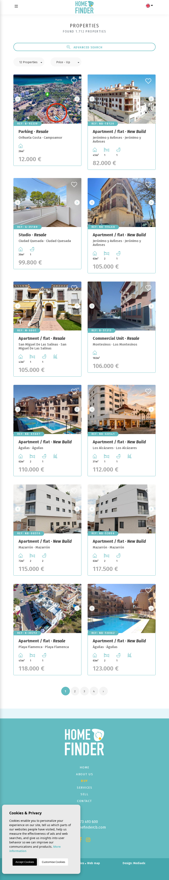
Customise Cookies (53, 862)
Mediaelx (139, 863)
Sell (84, 794)
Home (84, 767)
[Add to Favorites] (74, 80)
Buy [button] (84, 781)
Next (77, 98)
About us (84, 774)
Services (84, 787)
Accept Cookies (24, 862)
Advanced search (87, 47)
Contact (84, 801)
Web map (93, 863)
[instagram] (88, 840)
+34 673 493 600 (84, 821)
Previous (17, 98)
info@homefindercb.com (84, 827)
